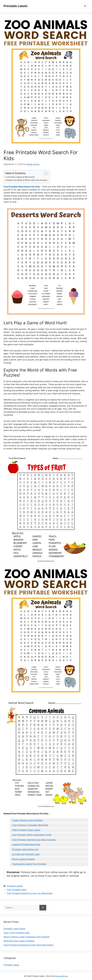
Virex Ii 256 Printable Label (17, 933)
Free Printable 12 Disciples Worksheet (30, 825)
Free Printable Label (16, 889)
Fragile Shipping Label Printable (27, 820)
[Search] (42, 908)
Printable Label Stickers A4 (25, 849)
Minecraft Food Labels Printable (19, 941)
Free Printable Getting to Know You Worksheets (30, 893)
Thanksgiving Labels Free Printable (29, 864)
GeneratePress (61, 976)
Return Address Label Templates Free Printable (26, 937)
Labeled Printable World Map (26, 844)
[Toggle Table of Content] (44, 173)
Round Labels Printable (23, 859)
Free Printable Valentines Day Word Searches (34, 840)
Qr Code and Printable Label (26, 854)
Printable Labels (15, 6)
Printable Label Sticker (14, 928)
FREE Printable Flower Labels (26, 830)
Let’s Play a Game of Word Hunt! (20, 177)
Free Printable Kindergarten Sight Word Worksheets (28, 945)
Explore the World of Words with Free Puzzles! (27, 180)
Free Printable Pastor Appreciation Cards (32, 835)
